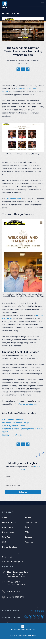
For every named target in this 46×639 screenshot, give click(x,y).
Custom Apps (8, 532)
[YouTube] (34, 616)
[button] (42, 3)
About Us (29, 542)
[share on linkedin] (23, 69)
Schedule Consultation (12, 562)
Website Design (9, 522)
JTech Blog (13, 14)
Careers (28, 537)
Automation (7, 527)
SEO (4, 542)
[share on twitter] (18, 69)
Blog (27, 527)
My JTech (29, 517)
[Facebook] (30, 616)
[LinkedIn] (38, 616)
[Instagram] (42, 616)
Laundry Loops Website (12, 435)
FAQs (27, 532)
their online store (14, 199)
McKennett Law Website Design (15, 423)
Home (5, 517)
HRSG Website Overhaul (12, 420)
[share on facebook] (27, 69)
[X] (26, 616)
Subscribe (23, 492)
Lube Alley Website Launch (13, 426)
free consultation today (28, 404)
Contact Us (7, 557)
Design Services (9, 547)
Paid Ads (6, 537)
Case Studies (31, 522)
